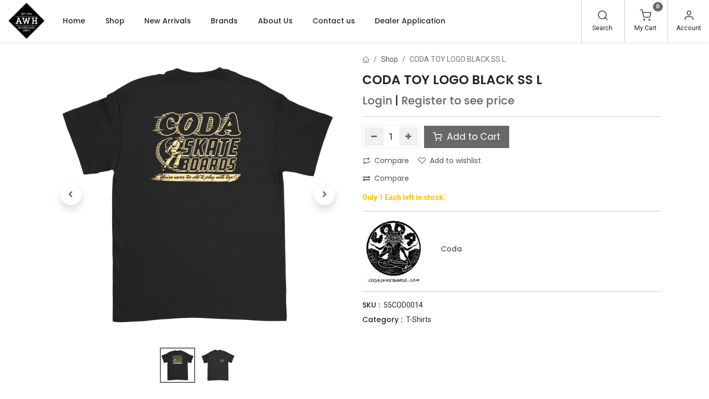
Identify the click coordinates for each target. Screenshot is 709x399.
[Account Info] (688, 16)
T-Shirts (418, 319)
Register (424, 100)
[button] (71, 195)
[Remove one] (374, 136)
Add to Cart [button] (472, 136)
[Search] (602, 16)
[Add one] (408, 136)
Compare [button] (391, 160)
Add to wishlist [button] (455, 160)
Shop (389, 59)
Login (377, 100)
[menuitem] (74, 21)
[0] (645, 16)
